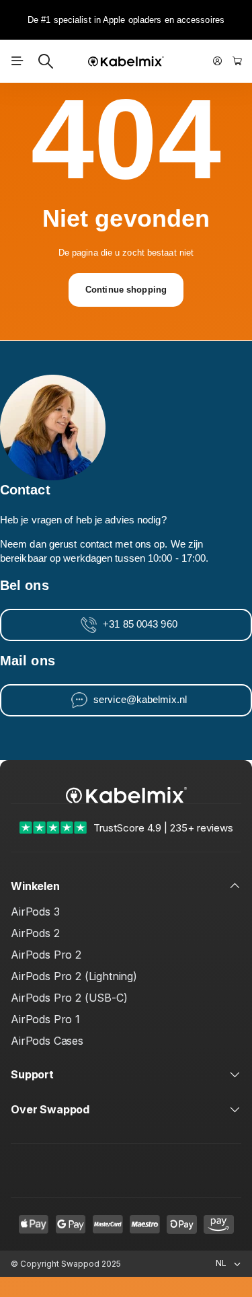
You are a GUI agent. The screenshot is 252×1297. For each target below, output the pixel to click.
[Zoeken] (45, 61)
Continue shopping (126, 290)
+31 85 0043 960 (140, 624)
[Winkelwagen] (237, 61)
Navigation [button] (17, 61)
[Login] (217, 61)
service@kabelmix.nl (140, 699)
